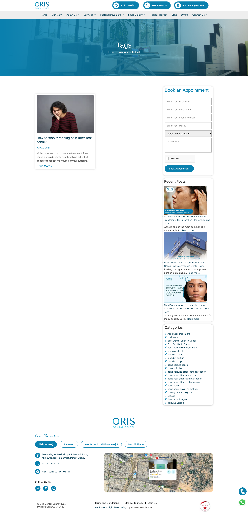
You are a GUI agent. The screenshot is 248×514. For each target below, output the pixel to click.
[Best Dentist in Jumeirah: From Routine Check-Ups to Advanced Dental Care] (188, 246)
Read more (188, 230)
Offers (184, 14)
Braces (171, 395)
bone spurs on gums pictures (182, 389)
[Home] (42, 5)
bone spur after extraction (181, 375)
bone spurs (173, 385)
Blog (174, 14)
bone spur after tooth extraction (184, 378)
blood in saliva (175, 354)
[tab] (46, 444)
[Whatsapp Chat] (242, 502)
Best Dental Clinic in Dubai (181, 340)
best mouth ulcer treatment (182, 347)
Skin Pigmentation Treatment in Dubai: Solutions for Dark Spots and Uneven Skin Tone (186, 308)
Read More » (44, 166)
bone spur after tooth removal (183, 382)
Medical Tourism (158, 14)
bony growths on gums (179, 392)
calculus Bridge (175, 402)
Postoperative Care (110, 14)
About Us (71, 14)
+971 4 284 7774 (50, 463)
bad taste (172, 337)
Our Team (57, 14)
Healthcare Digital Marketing (110, 507)
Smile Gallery (135, 14)
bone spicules (174, 368)
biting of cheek (175, 351)
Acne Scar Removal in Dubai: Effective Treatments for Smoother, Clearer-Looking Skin (187, 220)
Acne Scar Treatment (178, 333)
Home (44, 14)
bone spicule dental (177, 364)
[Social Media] (38, 488)
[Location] (158, 473)
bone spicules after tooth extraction (186, 371)
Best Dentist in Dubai (178, 344)
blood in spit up (175, 357)
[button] (73, 14)
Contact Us (198, 14)
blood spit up (174, 361)
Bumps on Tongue (177, 399)
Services (88, 14)
